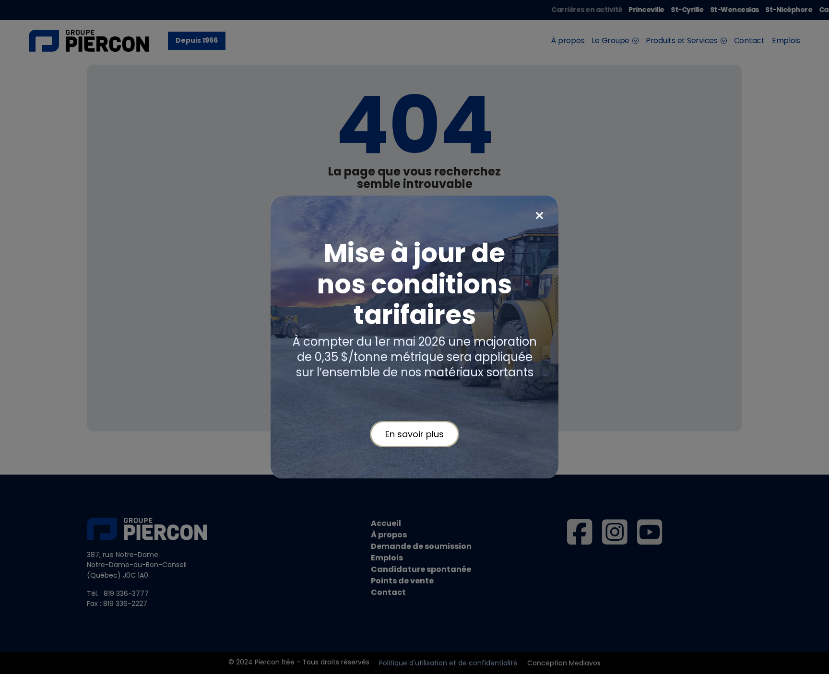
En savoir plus (414, 434)
